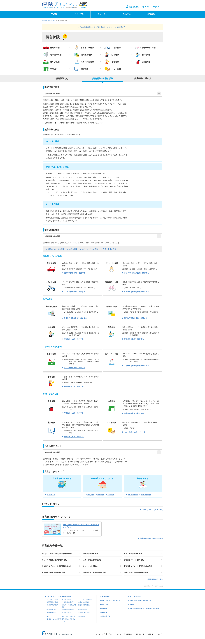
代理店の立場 (140, 634)
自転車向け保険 (149, 48)
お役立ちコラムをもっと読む (152, 509)
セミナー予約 (78, 14)
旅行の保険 (73, 249)
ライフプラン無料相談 (85, 599)
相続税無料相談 (51, 610)
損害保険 (151, 14)
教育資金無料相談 (84, 605)
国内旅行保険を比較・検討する (135, 318)
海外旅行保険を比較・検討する (75, 318)
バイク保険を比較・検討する (74, 291)
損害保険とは (62, 78)
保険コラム (102, 14)
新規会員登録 (134, 7)
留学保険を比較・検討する (134, 339)
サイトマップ (100, 634)
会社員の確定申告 (84, 612)
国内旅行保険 (86, 55)
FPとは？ (50, 616)
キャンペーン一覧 (135, 597)
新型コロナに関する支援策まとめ (140, 600)
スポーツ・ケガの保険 (90, 249)
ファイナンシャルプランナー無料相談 (59, 597)
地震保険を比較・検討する (134, 413)
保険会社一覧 (105, 616)
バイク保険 (116, 48)
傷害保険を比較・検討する (74, 386)
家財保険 (84, 69)
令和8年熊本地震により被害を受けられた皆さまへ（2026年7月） (102, 27)
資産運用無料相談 (52, 602)
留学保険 (146, 55)
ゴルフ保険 (55, 62)
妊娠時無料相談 (51, 612)
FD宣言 (132, 604)
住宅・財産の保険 (109, 249)
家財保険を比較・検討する (74, 436)
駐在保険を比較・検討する (74, 339)
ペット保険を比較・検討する (135, 432)
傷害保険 (115, 62)
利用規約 (129, 634)
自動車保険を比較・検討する (74, 273)
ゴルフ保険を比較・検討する (74, 368)
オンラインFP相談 (52, 599)
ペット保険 (116, 69)
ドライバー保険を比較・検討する (136, 273)
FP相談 (54, 14)
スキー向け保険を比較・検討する (136, 365)
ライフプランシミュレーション (111, 600)
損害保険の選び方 (142, 78)
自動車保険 (55, 48)
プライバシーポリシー (115, 634)
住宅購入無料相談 (52, 605)
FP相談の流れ (82, 616)
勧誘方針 (151, 634)
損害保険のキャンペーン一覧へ (151, 538)
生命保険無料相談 (68, 602)
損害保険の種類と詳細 (102, 78)
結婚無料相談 (82, 610)
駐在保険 (115, 55)
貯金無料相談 (66, 612)
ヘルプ (159, 634)
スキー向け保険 (87, 62)
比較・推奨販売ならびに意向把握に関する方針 (145, 608)
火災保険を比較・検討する (74, 413)
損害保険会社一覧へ (155, 579)
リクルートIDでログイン (153, 7)
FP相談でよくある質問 (54, 619)
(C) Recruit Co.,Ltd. (62, 633)
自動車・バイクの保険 (56, 249)
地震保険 (54, 69)
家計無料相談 (66, 599)
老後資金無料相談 (84, 602)
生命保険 (127, 14)
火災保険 (146, 62)
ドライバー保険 (87, 48)
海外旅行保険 (55, 55)
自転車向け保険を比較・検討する (136, 291)
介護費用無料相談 (68, 610)
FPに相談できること (68, 616)
